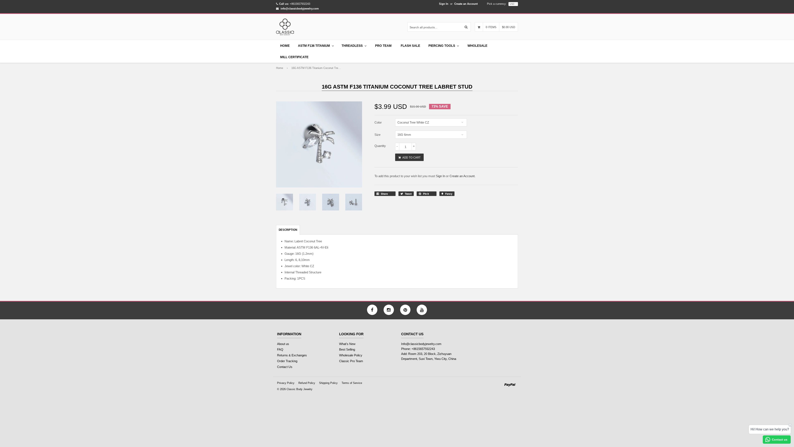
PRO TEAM (383, 45)
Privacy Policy (285, 383)
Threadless (352, 45)
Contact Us (284, 367)
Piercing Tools (441, 45)
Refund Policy (306, 383)
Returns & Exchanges (292, 355)
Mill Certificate (294, 57)
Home (285, 45)
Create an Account (466, 3)
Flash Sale (410, 45)
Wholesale (477, 45)
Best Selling (347, 349)
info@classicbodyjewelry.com (300, 8)
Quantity (380, 146)
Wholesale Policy (350, 355)
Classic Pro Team (351, 361)
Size (377, 134)
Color (378, 122)
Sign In (443, 3)
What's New (347, 344)
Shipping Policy (328, 383)
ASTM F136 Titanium (314, 45)
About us (283, 344)
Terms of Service (352, 383)
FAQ (280, 349)
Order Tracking (287, 361)
